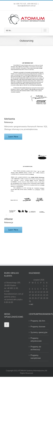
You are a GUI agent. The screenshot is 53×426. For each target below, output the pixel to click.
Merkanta (9, 118)
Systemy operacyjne (39, 332)
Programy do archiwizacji (36, 348)
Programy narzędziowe (36, 356)
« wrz (31, 304)
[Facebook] (6, 324)
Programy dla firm (38, 321)
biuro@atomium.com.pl (26, 6)
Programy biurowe (38, 327)
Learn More (13, 136)
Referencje (8, 122)
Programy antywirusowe (36, 339)
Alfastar (8, 219)
